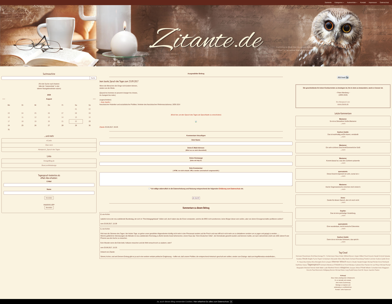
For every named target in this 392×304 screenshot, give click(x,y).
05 (35, 113)
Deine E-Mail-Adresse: (196, 149)
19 (35, 121)
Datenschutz (384, 2)
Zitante (102, 127)
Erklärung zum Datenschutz (229, 189)
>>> (94, 99)
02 (90, 109)
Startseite (328, 2)
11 (22, 117)
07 (62, 113)
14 (62, 117)
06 (49, 113)
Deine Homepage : (196, 159)
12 (35, 117)
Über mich (49, 145)
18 (22, 121)
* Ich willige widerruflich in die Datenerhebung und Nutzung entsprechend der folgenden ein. (197, 189)
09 (90, 113)
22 (76, 121)
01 (76, 109)
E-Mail (49, 181)
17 (9, 121)
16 (90, 117)
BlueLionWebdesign (49, 165)
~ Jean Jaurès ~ (105, 102)
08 (76, 113)
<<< (3, 99)
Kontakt (363, 2)
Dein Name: (196, 140)
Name (49, 189)
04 (22, 113)
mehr (343, 123)
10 (9, 117)
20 (49, 121)
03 (9, 113)
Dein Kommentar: (196, 169)
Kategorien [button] (339, 2)
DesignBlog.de (49, 161)
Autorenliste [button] (351, 2)
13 (49, 117)
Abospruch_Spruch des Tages (49, 149)
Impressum (373, 2)
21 (62, 121)
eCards (49, 140)
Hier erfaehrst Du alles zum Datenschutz (211, 302)
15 (76, 117)
